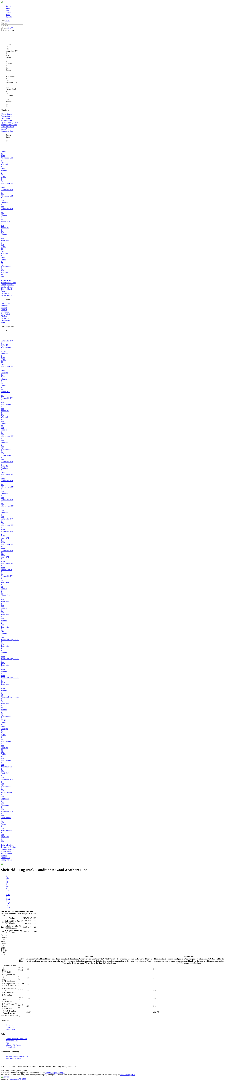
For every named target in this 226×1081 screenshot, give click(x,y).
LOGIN (4, 28)
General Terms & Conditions (16, 1039)
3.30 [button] (27, 969)
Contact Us (10, 1027)
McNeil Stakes (6, 120)
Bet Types (4, 318)
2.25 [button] (154, 978)
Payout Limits (11, 1047)
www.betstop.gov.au (127, 1075)
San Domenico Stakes (9, 125)
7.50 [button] (27, 990)
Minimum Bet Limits (13, 1045)
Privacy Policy (11, 1029)
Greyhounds (5, 293)
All (7, 141)
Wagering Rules (12, 1041)
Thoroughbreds (6, 289)
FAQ (7, 1043)
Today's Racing (6, 281)
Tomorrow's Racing (8, 283)
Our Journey (5, 303)
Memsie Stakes (6, 114)
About (8, 15)
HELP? (10, 28)
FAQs (3, 322)
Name (5, 1013)
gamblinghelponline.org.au (55, 1073)
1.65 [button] (154, 1006)
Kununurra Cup (7, 131)
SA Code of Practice (13, 1058)
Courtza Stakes (6, 116)
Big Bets (9, 17)
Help (7, 10)
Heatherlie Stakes (7, 127)
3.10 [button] (27, 1006)
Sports (8, 8)
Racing (8, 6)
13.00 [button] (28, 998)
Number (12, 1011)
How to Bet (5, 320)
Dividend (11, 1013)
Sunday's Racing (7, 287)
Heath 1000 (5, 118)
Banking (4, 308)
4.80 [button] (154, 998)
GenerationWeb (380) (18, 1079)
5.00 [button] (27, 978)
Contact (8, 13)
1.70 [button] (154, 969)
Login (3, 21)
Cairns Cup (5, 129)
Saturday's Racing (7, 285)
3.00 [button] (154, 990)
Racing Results (6, 295)
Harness (4, 291)
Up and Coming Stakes (9, 123)
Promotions (5, 312)
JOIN (7, 21)
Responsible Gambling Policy (17, 1056)
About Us (4, 305)
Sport (8, 137)
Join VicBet (5, 314)
